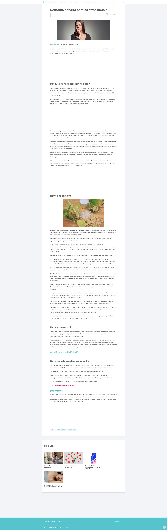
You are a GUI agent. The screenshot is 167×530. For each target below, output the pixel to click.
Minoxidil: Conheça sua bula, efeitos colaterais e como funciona (93, 467)
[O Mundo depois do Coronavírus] (73, 458)
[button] (123, 2)
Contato (46, 521)
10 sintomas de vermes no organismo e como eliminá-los (53, 485)
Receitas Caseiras (74, 2)
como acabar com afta (61, 429)
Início (51, 44)
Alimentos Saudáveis (86, 2)
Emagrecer (101, 2)
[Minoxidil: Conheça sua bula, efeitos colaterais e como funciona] (94, 458)
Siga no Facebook (121, 521)
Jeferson (54, 16)
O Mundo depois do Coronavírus (70, 466)
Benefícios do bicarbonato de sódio (64, 385)
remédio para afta (72, 429)
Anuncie (53, 521)
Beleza (94, 2)
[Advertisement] (83, 67)
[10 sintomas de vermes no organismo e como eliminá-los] (53, 477)
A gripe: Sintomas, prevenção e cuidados (53, 466)
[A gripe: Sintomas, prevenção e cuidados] (53, 458)
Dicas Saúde (55, 14)
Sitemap (60, 521)
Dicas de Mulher (110, 2)
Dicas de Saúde (64, 2)
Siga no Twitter (117, 521)
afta (52, 429)
